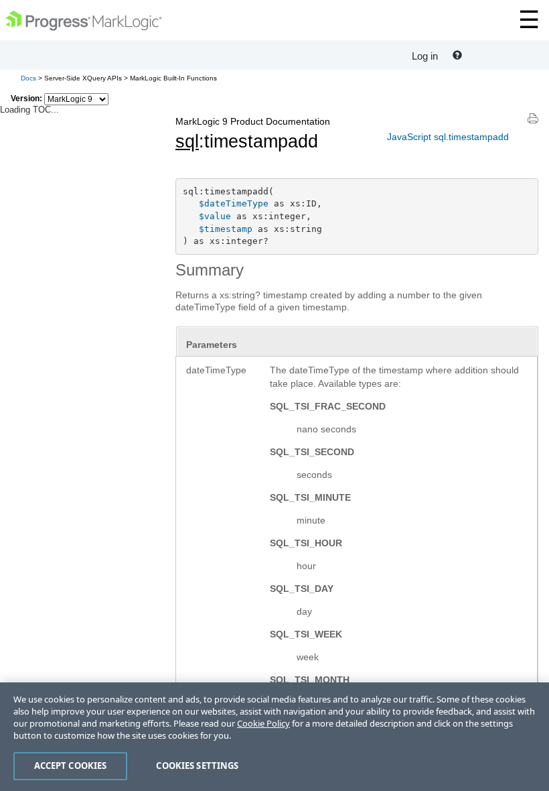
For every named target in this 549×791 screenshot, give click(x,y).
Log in (425, 56)
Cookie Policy (263, 723)
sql (187, 141)
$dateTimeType (233, 203)
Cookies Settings (197, 765)
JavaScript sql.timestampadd (448, 136)
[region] (274, 736)
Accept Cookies (70, 765)
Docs (28, 78)
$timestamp (225, 229)
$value (215, 216)
